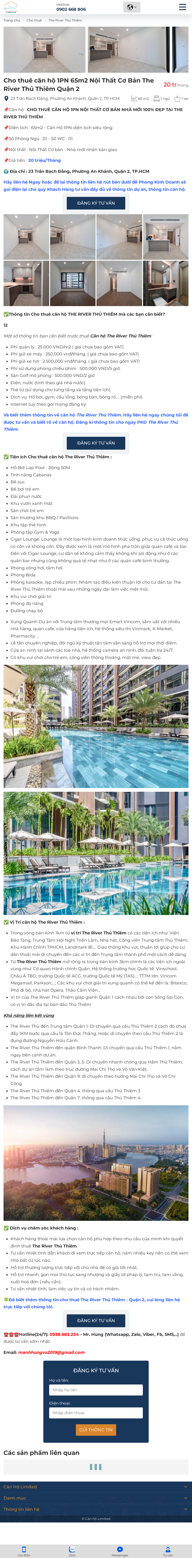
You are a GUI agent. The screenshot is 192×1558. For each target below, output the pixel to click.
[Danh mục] (182, 7)
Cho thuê (34, 20)
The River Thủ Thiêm (65, 20)
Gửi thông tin (96, 1429)
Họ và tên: (59, 1380)
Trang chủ (12, 20)
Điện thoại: (60, 1403)
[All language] (131, 7)
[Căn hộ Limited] (11, 7)
